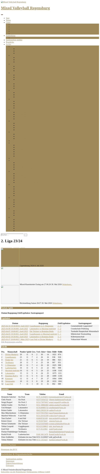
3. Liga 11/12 (21, 167)
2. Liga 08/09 (21, 202)
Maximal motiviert (12, 370)
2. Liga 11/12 (21, 165)
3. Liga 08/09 (21, 204)
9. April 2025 (14, 329)
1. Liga (13, 25)
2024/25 (14, 47)
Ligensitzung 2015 (23, 222)
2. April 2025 (14, 337)
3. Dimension (10, 365)
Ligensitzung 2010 (23, 228)
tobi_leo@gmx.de (56, 426)
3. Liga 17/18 (21, 117)
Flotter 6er (9, 360)
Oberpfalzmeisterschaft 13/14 (27, 156)
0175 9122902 (42, 429)
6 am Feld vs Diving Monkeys (41, 339)
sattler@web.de (55, 410)
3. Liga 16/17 (21, 128)
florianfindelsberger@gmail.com (61, 432)
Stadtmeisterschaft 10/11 (25, 180)
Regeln (13, 31)
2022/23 (14, 64)
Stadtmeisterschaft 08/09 (25, 206)
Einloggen (10, 466)
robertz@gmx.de (55, 421)
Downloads (15, 33)
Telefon (42, 394)
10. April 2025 (15, 326)
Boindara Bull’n (11, 376)
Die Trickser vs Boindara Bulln (42, 331)
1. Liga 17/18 (21, 112)
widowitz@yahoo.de (57, 416)
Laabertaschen (10, 368)
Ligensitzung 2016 (23, 220)
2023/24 (14, 55)
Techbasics (9, 362)
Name (9, 394)
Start (7, 18)
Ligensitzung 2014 (23, 224)
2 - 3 (59, 326)
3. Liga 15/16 (21, 136)
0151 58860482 (42, 405)
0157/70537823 (42, 413)
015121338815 (42, 426)
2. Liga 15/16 (21, 134)
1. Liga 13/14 (21, 145)
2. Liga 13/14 (21, 147)
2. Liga (13, 27)
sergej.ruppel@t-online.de (59, 402)
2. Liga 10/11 (21, 176)
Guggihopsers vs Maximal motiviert (43, 334)
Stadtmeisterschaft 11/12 (25, 169)
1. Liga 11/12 (21, 163)
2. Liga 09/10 (21, 189)
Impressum (10, 461)
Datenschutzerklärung (14, 463)
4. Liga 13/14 (21, 152)
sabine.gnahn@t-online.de (59, 405)
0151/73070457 (42, 402)
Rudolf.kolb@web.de (57, 434)
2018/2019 (15, 99)
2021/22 (14, 73)
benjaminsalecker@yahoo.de (60, 397)
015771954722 (42, 400)
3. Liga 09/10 (21, 191)
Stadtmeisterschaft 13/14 (25, 154)
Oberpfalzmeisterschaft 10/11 (27, 182)
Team (27, 394)
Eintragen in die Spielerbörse (22, 38)
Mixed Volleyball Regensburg (25, 8)
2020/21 (14, 82)
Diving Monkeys (11, 354)
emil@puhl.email (55, 429)
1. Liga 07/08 (21, 211)
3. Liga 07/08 (21, 215)
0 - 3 (59, 339)
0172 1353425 (42, 440)
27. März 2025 (15, 339)
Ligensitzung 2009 (23, 230)
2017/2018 (15, 110)
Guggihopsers (10, 357)
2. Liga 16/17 (21, 125)
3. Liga (13, 29)
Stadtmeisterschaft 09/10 (25, 193)
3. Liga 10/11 (21, 178)
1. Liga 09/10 (21, 187)
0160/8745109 (42, 418)
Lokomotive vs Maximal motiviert (43, 329)
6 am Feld (9, 384)
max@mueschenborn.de (58, 413)
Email (61, 394)
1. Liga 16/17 (21, 123)
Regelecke (10, 42)
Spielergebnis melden (14, 40)
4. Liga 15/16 (21, 138)
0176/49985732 (42, 408)
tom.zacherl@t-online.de (58, 418)
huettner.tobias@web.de (58, 440)
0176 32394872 (42, 397)
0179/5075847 (42, 421)
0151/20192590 (42, 416)
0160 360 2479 (42, 434)
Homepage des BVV (9, 449)
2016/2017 (15, 121)
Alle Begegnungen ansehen (11, 342)
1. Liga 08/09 (21, 200)
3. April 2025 (14, 334)
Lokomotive (10, 373)
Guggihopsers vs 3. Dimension (41, 326)
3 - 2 (59, 329)
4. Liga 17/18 (21, 119)
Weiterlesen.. (49, 266)
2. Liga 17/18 (21, 114)
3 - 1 (59, 334)
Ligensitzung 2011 (23, 226)
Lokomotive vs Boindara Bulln (41, 337)
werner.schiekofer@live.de (59, 424)
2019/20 (14, 90)
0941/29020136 (42, 410)
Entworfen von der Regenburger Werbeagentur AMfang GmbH (25, 472)
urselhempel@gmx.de (57, 408)
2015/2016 (15, 132)
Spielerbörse (10, 36)
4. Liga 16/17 (21, 130)
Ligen (8, 22)
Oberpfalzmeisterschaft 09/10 (27, 195)
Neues (8, 20)
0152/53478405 (42, 424)
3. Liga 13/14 (21, 149)
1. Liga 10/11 (21, 174)
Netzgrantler (10, 381)
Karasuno (9, 379)
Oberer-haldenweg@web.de (60, 400)
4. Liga (18, 108)
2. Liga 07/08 (21, 213)
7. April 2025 (14, 331)
